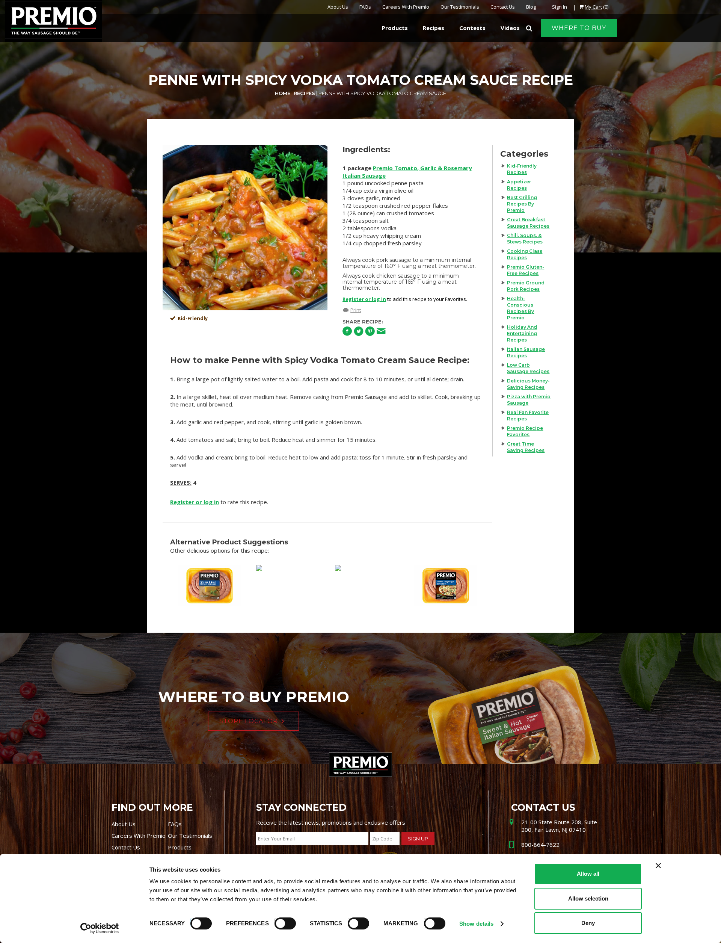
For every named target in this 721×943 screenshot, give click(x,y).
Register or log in (364, 299)
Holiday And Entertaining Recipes (522, 333)
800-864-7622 (540, 844)
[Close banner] (658, 865)
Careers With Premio (405, 6)
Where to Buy (579, 28)
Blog (531, 6)
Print (355, 310)
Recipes (304, 93)
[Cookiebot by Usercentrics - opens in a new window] (100, 928)
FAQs (365, 6)
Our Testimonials (459, 6)
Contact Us (502, 6)
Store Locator (248, 721)
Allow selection (588, 898)
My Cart (593, 6)
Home (282, 93)
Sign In (559, 6)
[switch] (281, 922)
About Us (337, 6)
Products (180, 847)
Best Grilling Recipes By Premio (522, 204)
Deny (588, 923)
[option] (245, 227)
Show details (476, 923)
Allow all (588, 873)
